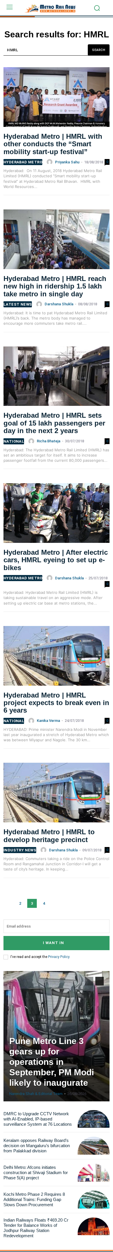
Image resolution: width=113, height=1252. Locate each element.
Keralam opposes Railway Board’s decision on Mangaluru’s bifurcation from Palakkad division (36, 1145)
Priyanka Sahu (67, 162)
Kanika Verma (48, 720)
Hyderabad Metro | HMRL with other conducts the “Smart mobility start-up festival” (52, 144)
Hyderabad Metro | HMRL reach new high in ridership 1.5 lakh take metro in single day (54, 286)
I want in (53, 943)
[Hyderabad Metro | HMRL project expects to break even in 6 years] (56, 658)
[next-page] (56, 903)
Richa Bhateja (48, 441)
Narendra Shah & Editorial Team (36, 1094)
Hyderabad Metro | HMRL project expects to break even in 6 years (56, 702)
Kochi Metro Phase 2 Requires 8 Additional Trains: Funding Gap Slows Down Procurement (34, 1199)
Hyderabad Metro (22, 162)
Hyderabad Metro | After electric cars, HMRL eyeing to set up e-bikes (55, 560)
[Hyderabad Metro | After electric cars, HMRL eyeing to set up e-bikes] (56, 515)
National (13, 441)
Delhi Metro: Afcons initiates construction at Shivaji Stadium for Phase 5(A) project (35, 1172)
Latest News (17, 304)
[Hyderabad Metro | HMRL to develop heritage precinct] (56, 794)
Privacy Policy (58, 957)
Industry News (19, 850)
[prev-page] (8, 903)
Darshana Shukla (59, 304)
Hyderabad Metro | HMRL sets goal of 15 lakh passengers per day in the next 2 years (54, 423)
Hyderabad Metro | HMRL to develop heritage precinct (49, 835)
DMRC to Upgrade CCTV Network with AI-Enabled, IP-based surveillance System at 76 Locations (37, 1119)
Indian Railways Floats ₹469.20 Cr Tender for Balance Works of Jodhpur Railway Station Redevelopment (35, 1228)
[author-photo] (50, 162)
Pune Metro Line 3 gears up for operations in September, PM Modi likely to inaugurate (51, 1061)
